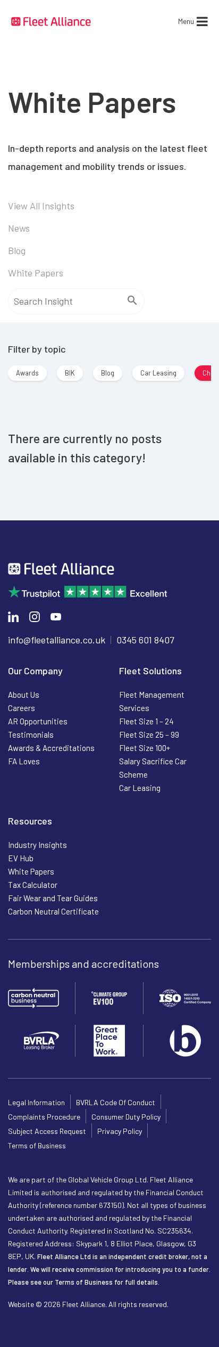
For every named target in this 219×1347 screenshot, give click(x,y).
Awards (27, 373)
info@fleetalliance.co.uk (56, 640)
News (19, 228)
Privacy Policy (119, 1131)
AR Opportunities (38, 721)
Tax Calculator (32, 884)
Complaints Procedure (44, 1116)
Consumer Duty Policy (126, 1116)
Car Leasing (158, 373)
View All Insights (41, 205)
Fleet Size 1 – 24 (146, 721)
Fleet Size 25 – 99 (149, 734)
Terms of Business (37, 1145)
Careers (21, 708)
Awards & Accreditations (51, 748)
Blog (17, 250)
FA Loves (24, 761)
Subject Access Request (47, 1131)
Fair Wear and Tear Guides (53, 898)
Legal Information (36, 1102)
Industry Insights (37, 845)
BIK (70, 373)
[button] (186, 21)
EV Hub (20, 858)
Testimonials (31, 734)
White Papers (35, 273)
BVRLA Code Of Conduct (115, 1102)
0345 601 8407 (145, 640)
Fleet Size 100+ (144, 748)
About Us (23, 694)
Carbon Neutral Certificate (53, 911)
